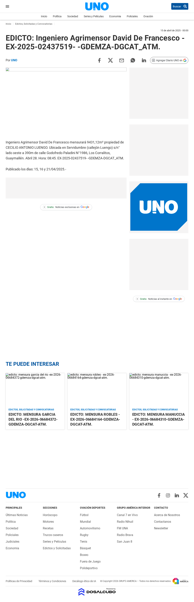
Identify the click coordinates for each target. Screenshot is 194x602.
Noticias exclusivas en (61, 207)
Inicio (44, 16)
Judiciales (12, 541)
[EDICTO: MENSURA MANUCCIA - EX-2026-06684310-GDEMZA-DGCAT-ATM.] (158, 389)
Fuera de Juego (90, 561)
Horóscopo (50, 515)
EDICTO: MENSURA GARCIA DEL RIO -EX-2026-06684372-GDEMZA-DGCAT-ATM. (33, 419)
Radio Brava (125, 535)
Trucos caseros (53, 535)
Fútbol (84, 515)
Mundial (85, 521)
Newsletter (161, 528)
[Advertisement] (158, 93)
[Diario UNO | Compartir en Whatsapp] (133, 60)
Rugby (84, 535)
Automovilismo (90, 528)
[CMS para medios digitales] (97, 592)
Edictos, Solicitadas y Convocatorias (31, 409)
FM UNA (122, 528)
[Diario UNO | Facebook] (159, 495)
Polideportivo (89, 568)
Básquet (85, 548)
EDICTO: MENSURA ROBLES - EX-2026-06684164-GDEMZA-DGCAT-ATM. (95, 419)
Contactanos (162, 521)
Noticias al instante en (154, 298)
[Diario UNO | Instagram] (168, 495)
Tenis (83, 541)
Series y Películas (94, 16)
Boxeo (84, 555)
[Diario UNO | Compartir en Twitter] (110, 60)
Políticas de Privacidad (19, 581)
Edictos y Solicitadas (57, 548)
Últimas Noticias (17, 515)
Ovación (148, 16)
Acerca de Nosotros (167, 515)
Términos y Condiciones (52, 581)
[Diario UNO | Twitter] (185, 495)
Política (57, 16)
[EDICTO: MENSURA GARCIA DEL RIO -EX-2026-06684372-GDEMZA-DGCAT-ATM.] (35, 389)
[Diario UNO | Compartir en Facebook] (99, 60)
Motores (48, 521)
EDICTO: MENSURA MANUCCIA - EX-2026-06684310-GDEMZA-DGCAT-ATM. (158, 419)
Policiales (132, 16)
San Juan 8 (124, 541)
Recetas (48, 528)
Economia (115, 16)
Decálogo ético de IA (84, 581)
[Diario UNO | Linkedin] (176, 495)
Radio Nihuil (125, 521)
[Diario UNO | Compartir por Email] (121, 60)
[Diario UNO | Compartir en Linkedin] (144, 60)
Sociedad (72, 16)
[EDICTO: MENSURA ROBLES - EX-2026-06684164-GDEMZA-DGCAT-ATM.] (96, 389)
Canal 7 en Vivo (127, 515)
